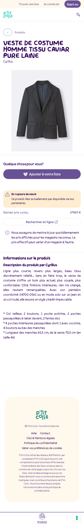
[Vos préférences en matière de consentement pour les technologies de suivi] (77, 518)
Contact (45, 433)
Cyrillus (8, 61)
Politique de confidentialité (40, 443)
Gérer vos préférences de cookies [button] (42, 448)
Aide (34, 433)
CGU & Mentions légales (41, 438)
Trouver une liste (29, 4)
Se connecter (52, 4)
